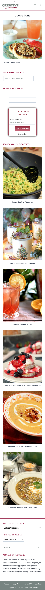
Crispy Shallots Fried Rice (22, 202)
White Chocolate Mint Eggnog (22, 263)
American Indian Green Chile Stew (22, 508)
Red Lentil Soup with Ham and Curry (22, 447)
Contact (38, 584)
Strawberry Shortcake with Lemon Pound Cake (22, 385)
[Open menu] (34, 5)
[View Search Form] (40, 5)
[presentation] (22, 39)
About (6, 584)
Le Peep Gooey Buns (11, 62)
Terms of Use (28, 584)
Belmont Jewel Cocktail (22, 324)
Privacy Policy (15, 584)
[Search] (38, 78)
